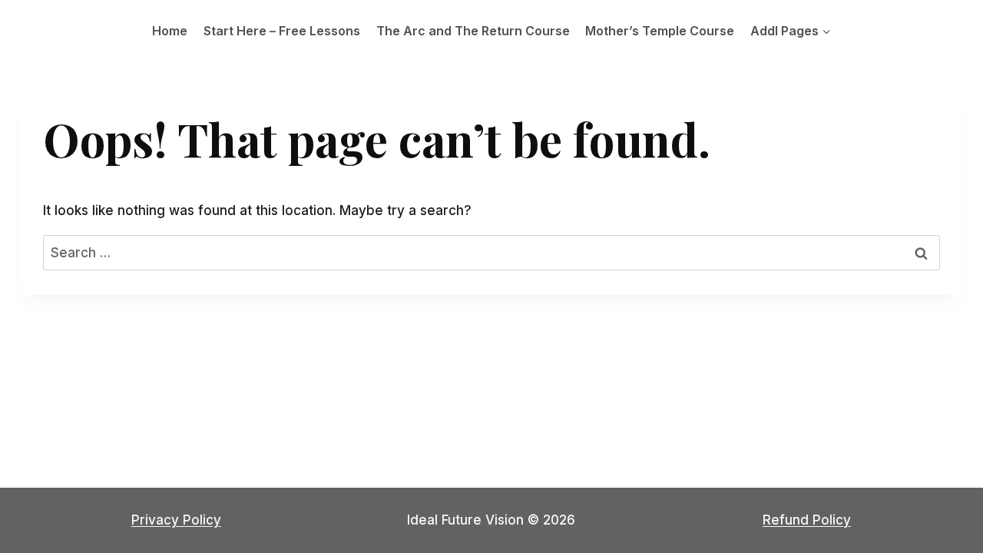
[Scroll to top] (944, 499)
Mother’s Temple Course (659, 30)
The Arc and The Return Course (473, 30)
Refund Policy (807, 520)
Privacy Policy (176, 520)
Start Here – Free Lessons (282, 30)
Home (169, 30)
